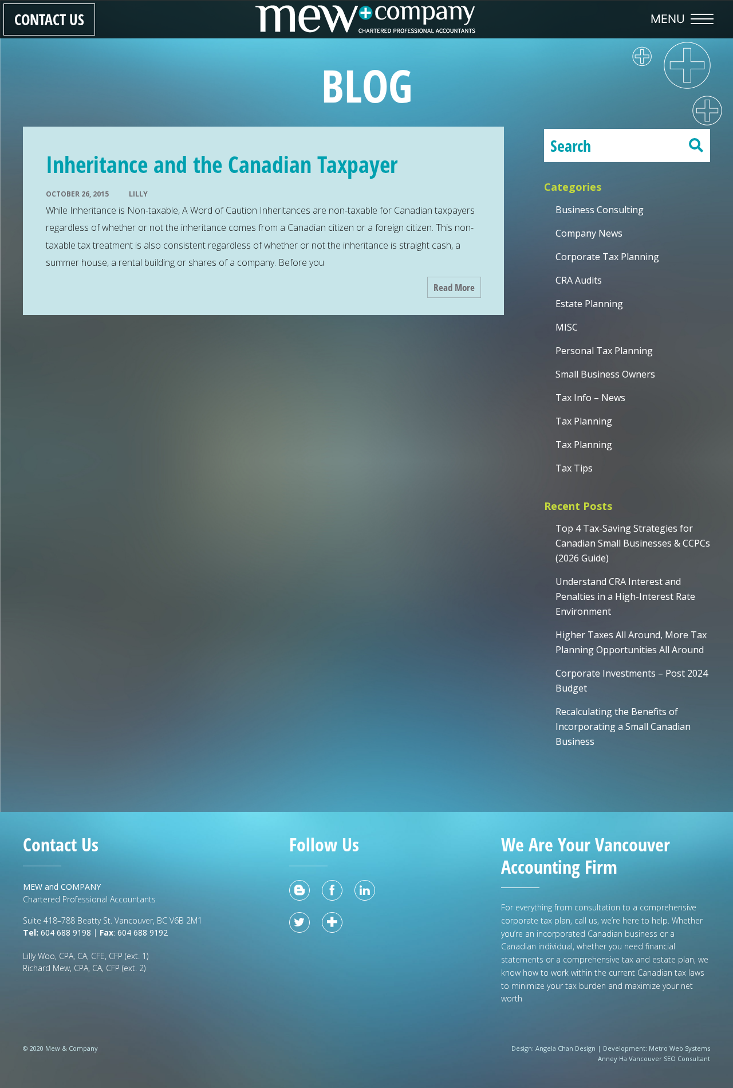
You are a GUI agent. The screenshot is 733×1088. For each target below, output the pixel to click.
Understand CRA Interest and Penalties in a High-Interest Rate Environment (625, 596)
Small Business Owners (605, 374)
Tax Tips (574, 468)
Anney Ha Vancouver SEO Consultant (654, 1058)
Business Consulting (599, 209)
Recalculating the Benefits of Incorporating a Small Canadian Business (623, 726)
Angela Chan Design (565, 1048)
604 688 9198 (64, 932)
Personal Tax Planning (604, 350)
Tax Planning (583, 421)
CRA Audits (578, 280)
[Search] (695, 145)
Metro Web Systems (679, 1048)
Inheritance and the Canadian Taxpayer (221, 164)
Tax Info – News (590, 397)
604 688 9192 (143, 932)
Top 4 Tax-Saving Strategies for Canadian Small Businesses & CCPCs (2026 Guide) (632, 543)
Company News (588, 233)
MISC (566, 327)
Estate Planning (589, 303)
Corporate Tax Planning (607, 256)
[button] (685, 19)
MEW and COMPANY (62, 886)
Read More (454, 287)
